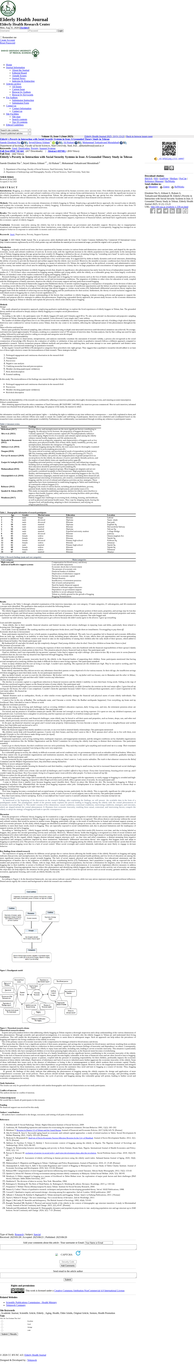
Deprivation (24, 148)
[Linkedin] (172, 211)
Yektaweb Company (16, 1305)
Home (9, 64)
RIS (156, 178)
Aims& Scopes (19, 75)
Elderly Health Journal (35, 1355)
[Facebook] (152, 211)
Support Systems (47, 148)
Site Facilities (12, 114)
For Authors (12, 97)
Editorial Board (19, 73)
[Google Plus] (178, 211)
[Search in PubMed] (26, 143)
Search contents (19, 119)
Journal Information (15, 67)
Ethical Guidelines (15, 125)
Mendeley (153, 186)
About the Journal (20, 70)
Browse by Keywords (22, 94)
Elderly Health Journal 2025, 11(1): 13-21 (105, 136)
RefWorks (170, 181)
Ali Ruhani (68, 142)
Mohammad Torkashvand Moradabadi (100, 142)
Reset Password (7, 43)
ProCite (183, 178)
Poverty (34, 148)
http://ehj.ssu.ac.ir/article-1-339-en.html (169, 207)
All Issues (17, 86)
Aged (14, 148)
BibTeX (148, 178)
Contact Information (21, 108)
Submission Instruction (23, 100)
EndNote (164, 178)
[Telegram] (165, 211)
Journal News (18, 78)
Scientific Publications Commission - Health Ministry (31, 1302)
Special (37, 1234)
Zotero (166, 186)
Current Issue (18, 89)
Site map (16, 116)
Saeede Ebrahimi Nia (10, 142)
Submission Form (20, 103)
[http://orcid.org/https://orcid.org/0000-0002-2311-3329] (53, 143)
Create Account (7, 40)
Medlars (174, 178)
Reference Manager (154, 181)
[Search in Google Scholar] (22, 143)
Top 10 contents (19, 122)
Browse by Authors (21, 92)
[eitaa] (185, 211)
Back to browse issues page (139, 136)
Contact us (11, 105)
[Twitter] (159, 211)
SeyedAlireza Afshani (39, 142)
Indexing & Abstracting (23, 81)
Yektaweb (32, 1360)
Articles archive (13, 84)
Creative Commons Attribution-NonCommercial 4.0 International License (89, 1290)
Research (19, 1234)
